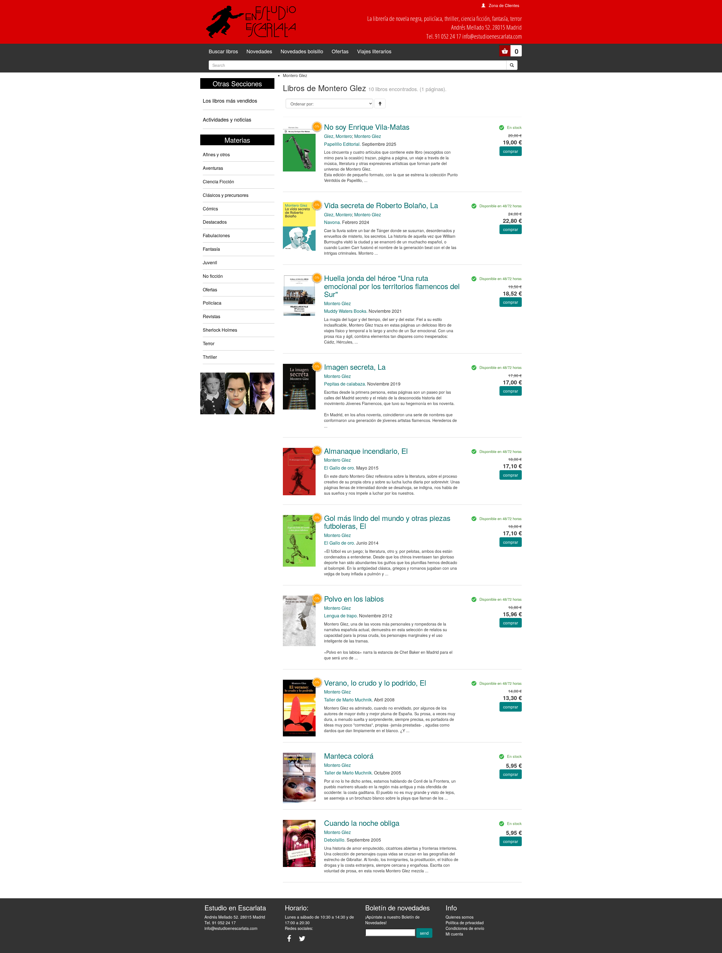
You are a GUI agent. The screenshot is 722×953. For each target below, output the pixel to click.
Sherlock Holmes (220, 330)
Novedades (259, 51)
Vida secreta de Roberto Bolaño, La (381, 205)
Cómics (210, 208)
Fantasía (211, 249)
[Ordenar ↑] (380, 103)
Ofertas (340, 51)
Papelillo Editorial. (342, 144)
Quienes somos (460, 917)
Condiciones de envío (465, 928)
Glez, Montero (338, 136)
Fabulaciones (216, 235)
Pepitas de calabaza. (345, 383)
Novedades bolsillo (302, 51)
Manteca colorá (348, 755)
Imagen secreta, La (355, 366)
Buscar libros (223, 51)
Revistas (211, 316)
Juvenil (210, 262)
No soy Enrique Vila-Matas (367, 126)
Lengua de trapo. (341, 615)
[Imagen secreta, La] (299, 386)
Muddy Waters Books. (345, 311)
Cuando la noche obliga (361, 822)
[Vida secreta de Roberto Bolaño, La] (299, 226)
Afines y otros (216, 154)
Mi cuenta (454, 934)
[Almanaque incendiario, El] (299, 471)
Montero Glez (367, 136)
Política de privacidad (465, 922)
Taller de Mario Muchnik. (348, 699)
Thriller (210, 357)
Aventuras (213, 168)
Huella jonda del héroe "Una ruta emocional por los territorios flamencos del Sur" (392, 285)
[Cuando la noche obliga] (299, 843)
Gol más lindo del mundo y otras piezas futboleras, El (387, 521)
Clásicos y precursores (225, 195)
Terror (208, 343)
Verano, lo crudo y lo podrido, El (375, 682)
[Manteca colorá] (299, 777)
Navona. (332, 222)
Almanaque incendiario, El (366, 450)
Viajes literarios (374, 51)
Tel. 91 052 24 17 (220, 922)
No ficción (213, 276)
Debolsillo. (334, 840)
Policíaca (212, 303)
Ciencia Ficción (218, 181)
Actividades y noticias (227, 119)
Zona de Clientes (504, 5)
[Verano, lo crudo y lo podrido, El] (299, 708)
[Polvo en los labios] (299, 620)
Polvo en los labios (354, 598)
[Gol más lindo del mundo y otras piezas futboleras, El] (299, 540)
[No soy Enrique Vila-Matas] (299, 147)
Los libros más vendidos (230, 100)
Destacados (215, 222)
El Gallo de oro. (339, 468)
